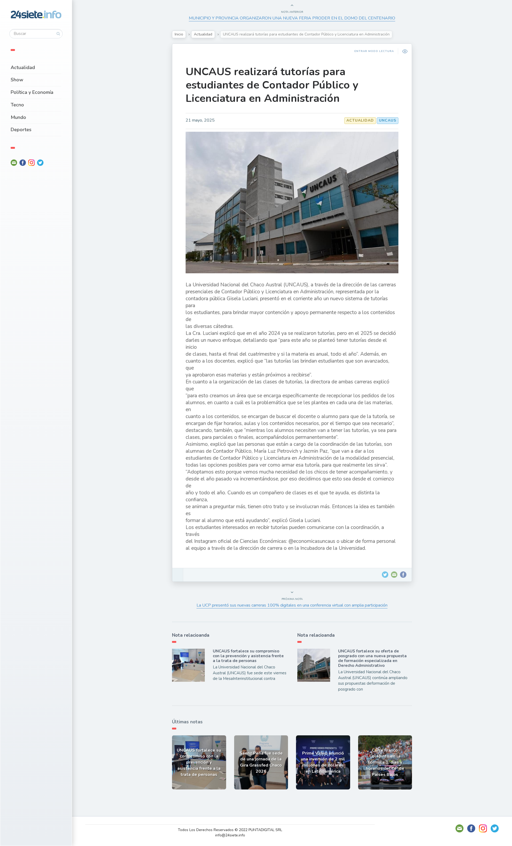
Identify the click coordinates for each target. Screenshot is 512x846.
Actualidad (23, 67)
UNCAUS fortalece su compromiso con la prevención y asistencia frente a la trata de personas (248, 655)
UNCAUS (387, 120)
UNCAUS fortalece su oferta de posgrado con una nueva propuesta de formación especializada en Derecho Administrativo (372, 658)
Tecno (17, 105)
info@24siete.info (230, 835)
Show (17, 80)
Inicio (179, 34)
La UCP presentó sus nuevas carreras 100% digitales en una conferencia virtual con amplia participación (292, 605)
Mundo (18, 117)
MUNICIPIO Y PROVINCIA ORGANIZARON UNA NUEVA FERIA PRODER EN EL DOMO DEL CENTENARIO (292, 18)
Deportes (21, 129)
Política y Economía (32, 92)
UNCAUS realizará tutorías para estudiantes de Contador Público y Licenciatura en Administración (272, 85)
